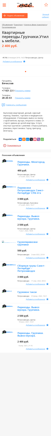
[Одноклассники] (24, 139)
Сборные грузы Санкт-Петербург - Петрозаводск (31, 268)
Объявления (7, 24)
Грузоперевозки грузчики (27, 243)
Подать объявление (15, 15)
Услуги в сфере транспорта (35, 24)
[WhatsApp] (42, 139)
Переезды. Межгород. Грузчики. (31, 163)
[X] (31, 139)
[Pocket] (34, 139)
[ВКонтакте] (20, 139)
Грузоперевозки (9, 27)
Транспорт (18, 24)
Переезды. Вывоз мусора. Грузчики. (28, 217)
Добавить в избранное (12, 61)
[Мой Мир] (27, 139)
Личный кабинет (45, 15)
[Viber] (38, 139)
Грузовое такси (27, 292)
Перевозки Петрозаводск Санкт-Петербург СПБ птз (30, 190)
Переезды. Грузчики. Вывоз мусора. (30, 334)
